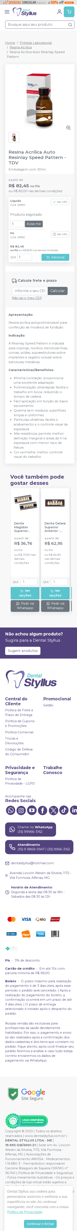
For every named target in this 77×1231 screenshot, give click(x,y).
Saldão (48, 705)
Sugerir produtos (23, 651)
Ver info (62, 202)
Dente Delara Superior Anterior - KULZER (55, 527)
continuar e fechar (40, 1224)
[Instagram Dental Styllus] (21, 810)
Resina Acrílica (21, 47)
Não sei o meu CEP (27, 298)
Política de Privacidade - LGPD (20, 781)
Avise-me (34, 224)
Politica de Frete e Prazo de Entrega (19, 712)
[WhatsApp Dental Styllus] (10, 810)
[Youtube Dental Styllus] (32, 810)
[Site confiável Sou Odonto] (26, 1121)
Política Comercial (19, 732)
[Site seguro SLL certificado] (26, 1094)
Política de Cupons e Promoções (19, 723)
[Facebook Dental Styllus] (42, 810)
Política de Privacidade (24, 1212)
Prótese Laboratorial (36, 43)
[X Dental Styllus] (53, 810)
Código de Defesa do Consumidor (19, 752)
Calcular (57, 291)
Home (10, 43)
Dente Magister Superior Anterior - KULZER (22, 527)
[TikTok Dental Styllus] (64, 810)
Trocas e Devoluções (14, 741)
